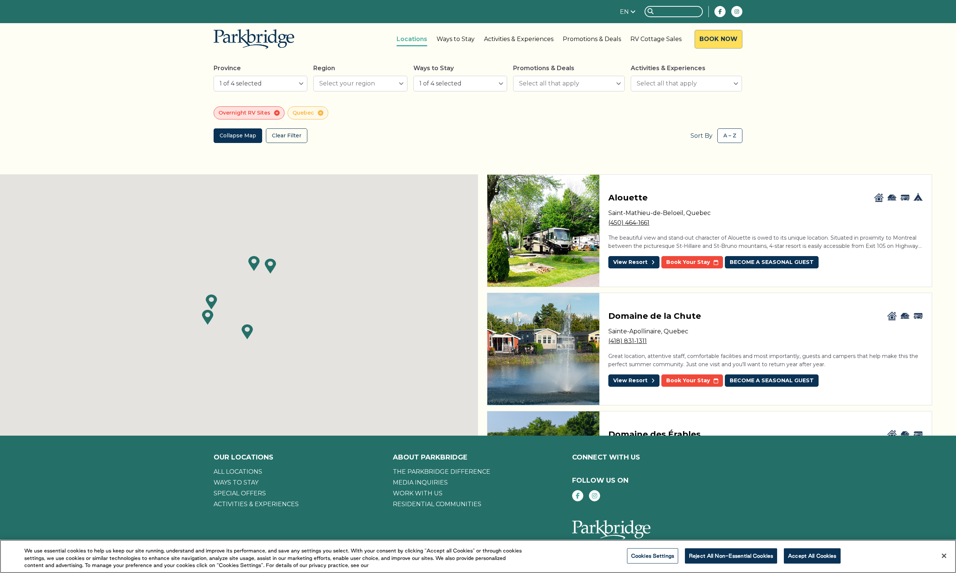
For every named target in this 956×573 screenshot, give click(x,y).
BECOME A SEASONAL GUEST (772, 262)
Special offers (240, 493)
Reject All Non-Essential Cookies (731, 555)
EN (625, 11)
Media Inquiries (420, 482)
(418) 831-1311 (627, 341)
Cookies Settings (652, 555)
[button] (207, 317)
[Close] (944, 556)
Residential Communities (437, 504)
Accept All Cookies (812, 555)
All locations (238, 471)
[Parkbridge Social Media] (720, 11)
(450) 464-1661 (628, 222)
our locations (243, 457)
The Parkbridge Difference (441, 471)
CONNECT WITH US (606, 457)
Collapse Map (238, 135)
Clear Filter (286, 135)
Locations (412, 39)
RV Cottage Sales (656, 39)
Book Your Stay (688, 262)
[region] (478, 556)
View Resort (630, 262)
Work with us (418, 493)
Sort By (701, 135)
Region (324, 68)
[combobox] (260, 83)
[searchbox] (356, 83)
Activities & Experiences (518, 39)
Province (227, 68)
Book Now (718, 39)
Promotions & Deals (592, 39)
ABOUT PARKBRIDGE (430, 457)
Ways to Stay (456, 39)
